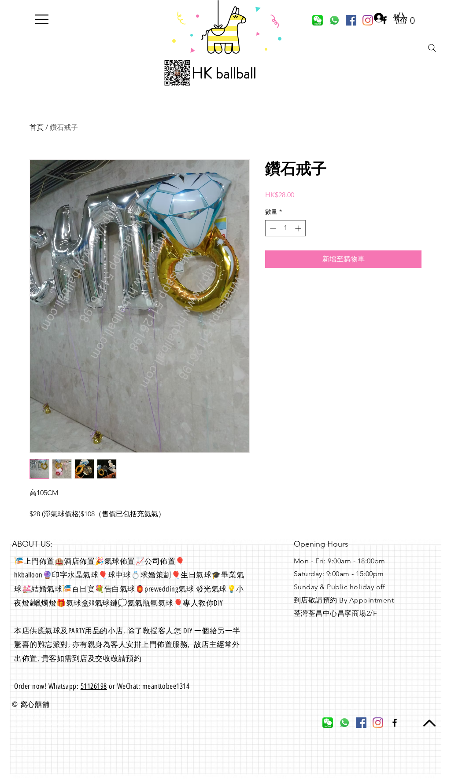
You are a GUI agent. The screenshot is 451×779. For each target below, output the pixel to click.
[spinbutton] (285, 228)
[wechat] (317, 20)
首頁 (37, 127)
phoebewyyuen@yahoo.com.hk (35, 733)
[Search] (432, 48)
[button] (41, 19)
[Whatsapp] (334, 20)
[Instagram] (378, 722)
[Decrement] (271, 228)
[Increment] (298, 228)
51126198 (94, 686)
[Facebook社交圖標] (351, 20)
